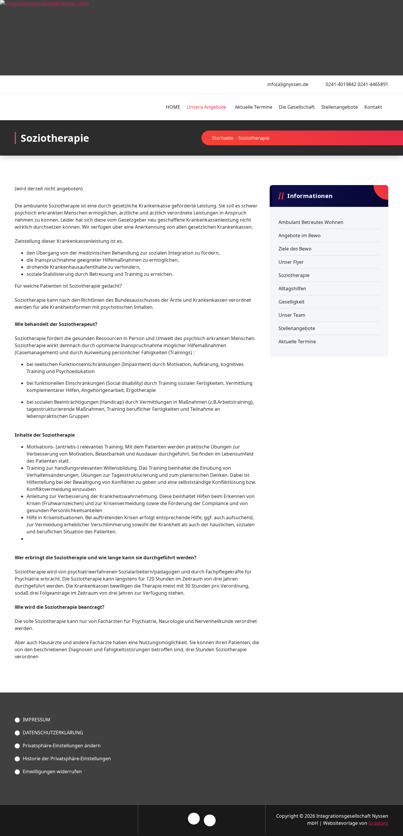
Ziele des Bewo (295, 248)
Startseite (222, 138)
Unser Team (292, 315)
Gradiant (378, 823)
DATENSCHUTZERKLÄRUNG (53, 732)
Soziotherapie (294, 275)
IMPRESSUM (36, 719)
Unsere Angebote (206, 107)
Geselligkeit (291, 302)
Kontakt (373, 107)
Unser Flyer (291, 262)
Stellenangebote (339, 107)
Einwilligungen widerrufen (52, 771)
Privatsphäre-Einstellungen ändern (62, 745)
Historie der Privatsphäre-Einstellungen (67, 758)
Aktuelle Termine (253, 107)
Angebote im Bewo (300, 235)
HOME (173, 107)
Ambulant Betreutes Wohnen (311, 222)
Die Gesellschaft (297, 107)
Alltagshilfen (292, 288)
